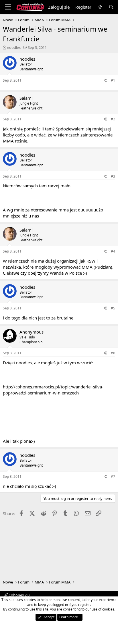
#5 (113, 308)
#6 (113, 352)
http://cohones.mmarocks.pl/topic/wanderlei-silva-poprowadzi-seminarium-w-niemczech (53, 390)
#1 (113, 80)
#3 (113, 176)
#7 (113, 476)
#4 (113, 251)
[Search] (111, 7)
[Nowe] (99, 7)
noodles (14, 47)
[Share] (105, 80)
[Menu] (8, 7)
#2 (113, 119)
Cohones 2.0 (19, 595)
